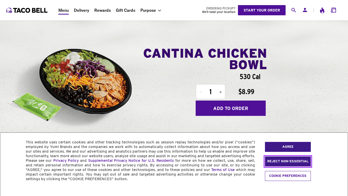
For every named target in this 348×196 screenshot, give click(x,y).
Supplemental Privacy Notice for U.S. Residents (131, 160)
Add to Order (230, 108)
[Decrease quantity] (200, 92)
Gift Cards (125, 10)
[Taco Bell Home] (27, 10)
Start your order (262, 10)
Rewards (102, 10)
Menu (63, 10)
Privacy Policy (66, 160)
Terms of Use (222, 169)
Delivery (81, 10)
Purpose (148, 10)
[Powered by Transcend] (8, 190)
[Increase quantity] (220, 92)
